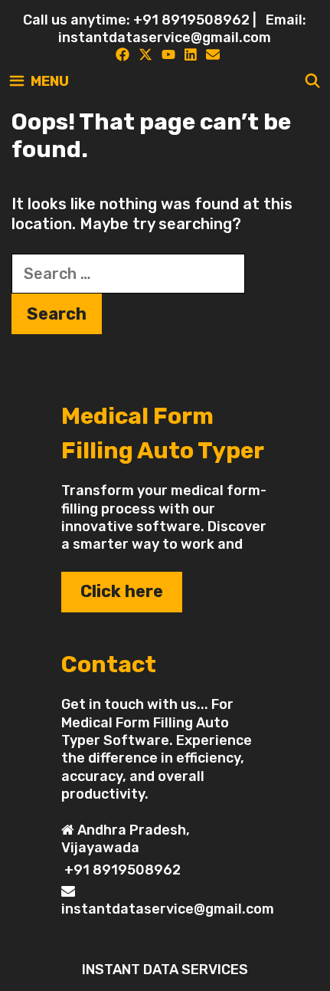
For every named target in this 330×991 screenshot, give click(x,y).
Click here (121, 591)
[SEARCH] (312, 81)
